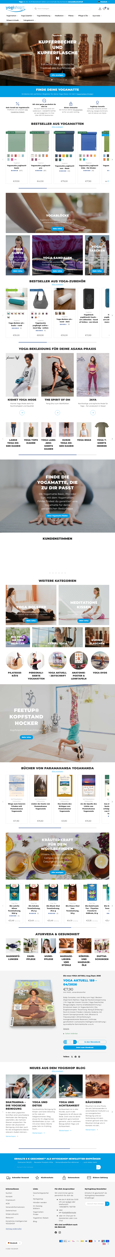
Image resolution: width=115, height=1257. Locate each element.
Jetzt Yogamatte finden (57, 516)
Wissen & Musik (12, 20)
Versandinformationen (15, 1207)
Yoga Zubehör (26, 16)
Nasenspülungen (13, 957)
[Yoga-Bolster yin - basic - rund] (16, 299)
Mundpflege (48, 957)
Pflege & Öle (83, 16)
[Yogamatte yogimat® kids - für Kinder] (88, 141)
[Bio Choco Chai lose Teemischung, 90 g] (72, 892)
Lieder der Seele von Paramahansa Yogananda (40, 806)
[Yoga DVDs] (100, 660)
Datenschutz (11, 1211)
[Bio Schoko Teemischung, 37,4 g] (33, 892)
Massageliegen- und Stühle (66, 960)
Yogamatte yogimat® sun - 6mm (64, 167)
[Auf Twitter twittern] (72, 1057)
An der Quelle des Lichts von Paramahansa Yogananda (88, 807)
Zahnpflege (30, 957)
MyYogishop (38, 1199)
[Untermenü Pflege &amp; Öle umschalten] (89, 16)
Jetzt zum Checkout (84, 1047)
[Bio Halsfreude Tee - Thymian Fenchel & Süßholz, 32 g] (92, 892)
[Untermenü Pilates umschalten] (75, 16)
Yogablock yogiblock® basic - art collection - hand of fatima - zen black (88, 318)
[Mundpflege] (48, 945)
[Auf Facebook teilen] (75, 1057)
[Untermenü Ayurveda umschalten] (101, 16)
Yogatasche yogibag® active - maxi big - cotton (41, 325)
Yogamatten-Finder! (84, 94)
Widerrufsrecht (12, 1214)
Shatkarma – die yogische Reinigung (16, 1105)
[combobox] (62, 8)
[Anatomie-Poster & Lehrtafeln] (79, 660)
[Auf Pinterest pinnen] (79, 1057)
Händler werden (40, 1202)
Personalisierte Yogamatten (36, 675)
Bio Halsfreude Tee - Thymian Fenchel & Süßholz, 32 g (92, 909)
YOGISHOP (14, 1249)
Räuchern (94, 1102)
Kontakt (9, 1197)
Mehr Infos (57, 229)
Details (66, 1029)
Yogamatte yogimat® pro (40, 167)
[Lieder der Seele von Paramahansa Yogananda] (40, 786)
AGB (8, 1204)
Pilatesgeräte (15, 674)
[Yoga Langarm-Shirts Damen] (48, 429)
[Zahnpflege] (31, 945)
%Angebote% (28, 20)
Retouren (10, 1218)
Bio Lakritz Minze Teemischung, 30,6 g (14, 909)
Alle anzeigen (57, 75)
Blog (35, 1221)
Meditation (59, 16)
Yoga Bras (84, 440)
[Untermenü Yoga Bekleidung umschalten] (51, 16)
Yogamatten (11, 16)
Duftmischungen (101, 957)
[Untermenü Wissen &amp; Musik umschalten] (20, 20)
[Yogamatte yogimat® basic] (16, 141)
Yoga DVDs (100, 672)
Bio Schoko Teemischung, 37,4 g (33, 908)
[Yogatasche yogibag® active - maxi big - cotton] (40, 299)
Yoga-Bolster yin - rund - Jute (65, 320)
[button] (108, 9)
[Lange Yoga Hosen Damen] (13, 429)
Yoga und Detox (40, 1104)
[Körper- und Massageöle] (84, 945)
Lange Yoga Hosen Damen (13, 443)
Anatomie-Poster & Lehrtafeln (79, 675)
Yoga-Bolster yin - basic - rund (17, 324)
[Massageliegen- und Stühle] (66, 945)
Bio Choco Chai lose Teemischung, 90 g (72, 909)
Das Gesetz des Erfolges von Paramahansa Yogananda (65, 807)
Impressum (10, 1200)
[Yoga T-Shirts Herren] (102, 429)
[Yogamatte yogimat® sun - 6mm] (64, 141)
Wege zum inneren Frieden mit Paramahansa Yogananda (16, 807)
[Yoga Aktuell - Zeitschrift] (57, 660)
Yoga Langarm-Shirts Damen (48, 444)
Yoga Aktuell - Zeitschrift (57, 674)
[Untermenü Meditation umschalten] (65, 16)
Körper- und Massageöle (84, 960)
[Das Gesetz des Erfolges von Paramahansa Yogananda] (64, 786)
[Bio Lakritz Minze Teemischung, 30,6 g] (14, 892)
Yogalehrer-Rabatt (40, 1218)
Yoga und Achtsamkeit (69, 1104)
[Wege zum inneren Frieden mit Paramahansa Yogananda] (16, 786)
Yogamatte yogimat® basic (16, 167)
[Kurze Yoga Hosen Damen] (66, 429)
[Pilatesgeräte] (15, 660)
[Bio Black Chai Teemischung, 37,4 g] (53, 892)
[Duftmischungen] (102, 945)
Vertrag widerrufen (14, 1229)
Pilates (70, 16)
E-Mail (42, 113)
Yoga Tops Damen (31, 441)
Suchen (9, 1193)
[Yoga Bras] (84, 429)
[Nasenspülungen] (13, 945)
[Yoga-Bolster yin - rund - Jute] (64, 299)
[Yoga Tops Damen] (31, 429)
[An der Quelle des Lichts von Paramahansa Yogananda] (88, 786)
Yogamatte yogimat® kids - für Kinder (88, 167)
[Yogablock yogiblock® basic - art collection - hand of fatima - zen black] (88, 299)
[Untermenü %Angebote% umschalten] (35, 20)
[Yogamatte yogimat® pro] (40, 141)
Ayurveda (96, 16)
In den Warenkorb (92, 1042)
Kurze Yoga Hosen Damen (66, 443)
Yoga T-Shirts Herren (102, 443)
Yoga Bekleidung (43, 16)
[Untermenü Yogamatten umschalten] (17, 16)
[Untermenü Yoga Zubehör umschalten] (33, 16)
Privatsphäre (77, 110)
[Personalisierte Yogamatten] (36, 660)
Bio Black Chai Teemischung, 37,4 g (53, 908)
